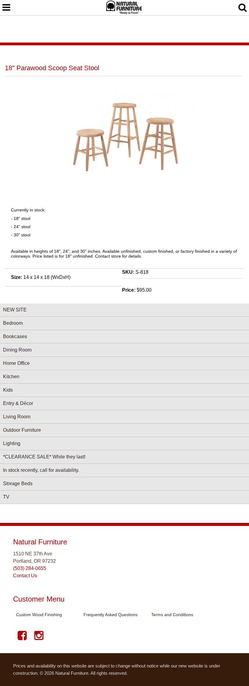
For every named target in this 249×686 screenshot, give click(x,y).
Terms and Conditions (172, 614)
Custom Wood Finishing (39, 614)
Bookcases (15, 336)
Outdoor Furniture (22, 430)
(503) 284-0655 (29, 568)
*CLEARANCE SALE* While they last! (44, 456)
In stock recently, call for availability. (41, 470)
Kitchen (11, 376)
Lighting (11, 443)
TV (6, 496)
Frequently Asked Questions (111, 614)
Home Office (16, 363)
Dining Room (17, 349)
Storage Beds (17, 483)
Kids (8, 390)
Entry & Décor (18, 403)
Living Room (16, 416)
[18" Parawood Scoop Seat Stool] (124, 181)
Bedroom (13, 323)
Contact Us (25, 575)
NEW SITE (15, 309)
